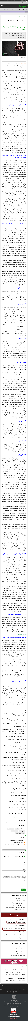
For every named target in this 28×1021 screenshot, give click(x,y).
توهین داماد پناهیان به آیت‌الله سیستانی (15, 970)
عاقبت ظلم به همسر (8, 919)
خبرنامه (5, 989)
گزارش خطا (21, 820)
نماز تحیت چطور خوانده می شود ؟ (16, 840)
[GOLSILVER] (14, 961)
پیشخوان (24, 17)
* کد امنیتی (23, 872)
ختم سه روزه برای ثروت (20, 925)
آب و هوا (5, 986)
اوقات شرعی (25, 989)
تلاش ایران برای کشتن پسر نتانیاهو (18, 901)
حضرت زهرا (10, 829)
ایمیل (24, 867)
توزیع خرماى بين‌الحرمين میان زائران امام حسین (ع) (14, 947)
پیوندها (10, 986)
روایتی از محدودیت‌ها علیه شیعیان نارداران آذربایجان (14, 975)
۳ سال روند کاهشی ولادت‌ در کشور (16, 978)
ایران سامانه (11, 1006)
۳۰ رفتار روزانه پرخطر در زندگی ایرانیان (17, 905)
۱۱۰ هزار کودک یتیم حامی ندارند (17, 842)
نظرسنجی (15, 989)
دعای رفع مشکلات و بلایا (20, 928)
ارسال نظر (21, 825)
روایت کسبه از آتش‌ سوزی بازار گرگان (17, 955)
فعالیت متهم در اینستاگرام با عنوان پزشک (17, 899)
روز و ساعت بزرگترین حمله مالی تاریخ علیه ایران (14, 972)
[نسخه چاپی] (8, 20)
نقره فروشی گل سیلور (20, 938)
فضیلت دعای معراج (11, 922)
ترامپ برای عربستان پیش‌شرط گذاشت (17, 903)
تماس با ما (19, 986)
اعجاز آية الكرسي (21, 922)
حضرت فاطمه (14, 831)
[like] (14, 823)
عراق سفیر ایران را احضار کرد (19, 909)
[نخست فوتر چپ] (14, 1013)
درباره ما (24, 986)
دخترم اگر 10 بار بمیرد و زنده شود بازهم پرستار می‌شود (14, 845)
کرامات (17, 829)
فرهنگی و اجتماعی (17, 17)
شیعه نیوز (23, 63)
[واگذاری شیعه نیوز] (14, 12)
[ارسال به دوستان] (11, 20)
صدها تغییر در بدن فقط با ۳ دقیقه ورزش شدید (15, 907)
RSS (1, 989)
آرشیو (14, 986)
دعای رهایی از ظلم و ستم (20, 919)
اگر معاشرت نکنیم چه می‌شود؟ (19, 953)
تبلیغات (20, 989)
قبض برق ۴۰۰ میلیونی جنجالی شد (18, 951)
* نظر (24, 879)
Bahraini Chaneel (8, 928)
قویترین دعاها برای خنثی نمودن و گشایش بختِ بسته (14, 932)
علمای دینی (22, 831)
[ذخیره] (13, 20)
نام (24, 862)
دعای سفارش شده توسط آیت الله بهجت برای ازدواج (14, 935)
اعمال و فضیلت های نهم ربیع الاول (18, 949)
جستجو (10, 989)
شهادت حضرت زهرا (20, 833)
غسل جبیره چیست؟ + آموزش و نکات (15, 980)
